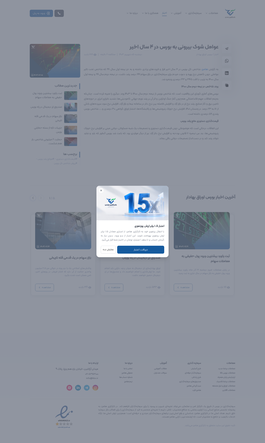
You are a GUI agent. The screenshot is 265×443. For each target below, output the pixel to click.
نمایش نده (108, 249)
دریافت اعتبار (141, 250)
